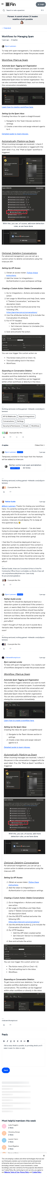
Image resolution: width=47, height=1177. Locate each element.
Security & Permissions (11, 426)
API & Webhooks (9, 416)
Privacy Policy (24, 1172)
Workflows (35, 426)
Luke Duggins (13, 1125)
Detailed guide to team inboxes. (15, 134)
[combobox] (23, 10)
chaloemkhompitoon (12, 658)
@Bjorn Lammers (9, 506)
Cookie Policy (36, 1172)
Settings (20, 421)
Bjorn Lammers (10, 46)
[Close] (43, 1155)
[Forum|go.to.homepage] (11, 4)
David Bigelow (13, 1146)
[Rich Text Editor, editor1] (23, 1055)
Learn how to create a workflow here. (17, 107)
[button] (2, 5)
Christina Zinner (14, 1132)
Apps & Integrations (26, 416)
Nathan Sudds (10, 502)
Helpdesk (7, 28)
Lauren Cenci (13, 1139)
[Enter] (3, 10)
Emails (25, 426)
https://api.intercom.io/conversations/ (21, 312)
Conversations (8, 421)
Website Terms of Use (11, 1172)
